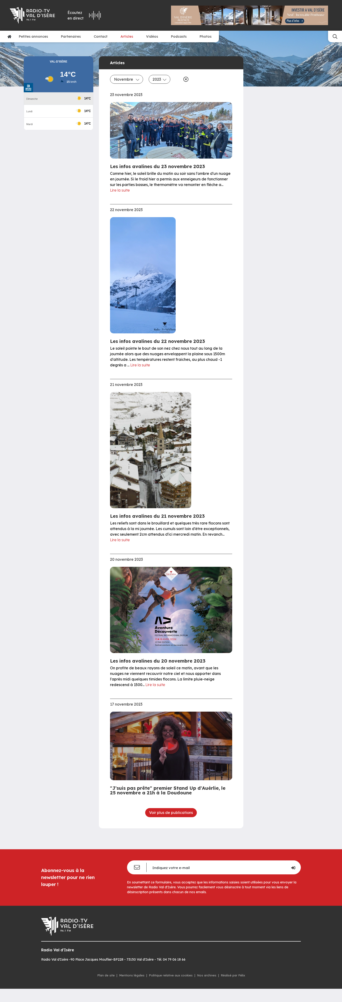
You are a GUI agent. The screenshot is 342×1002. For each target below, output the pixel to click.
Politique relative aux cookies (171, 975)
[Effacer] (184, 79)
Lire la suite (120, 190)
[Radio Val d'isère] (32, 15)
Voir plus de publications (171, 812)
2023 (157, 79)
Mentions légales (131, 975)
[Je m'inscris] (293, 867)
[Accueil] (9, 36)
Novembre (124, 79)
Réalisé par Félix (233, 975)
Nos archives (206, 975)
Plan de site (106, 975)
